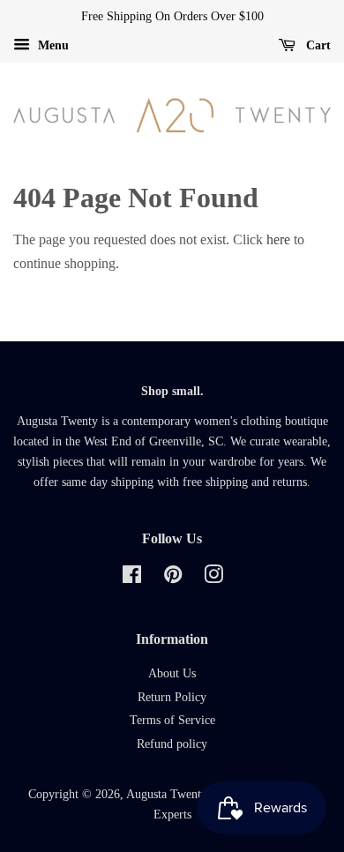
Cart (317, 45)
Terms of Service (172, 720)
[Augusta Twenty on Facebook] (132, 578)
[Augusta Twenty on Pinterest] (173, 578)
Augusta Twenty (166, 794)
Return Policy (172, 697)
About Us (172, 673)
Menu (51, 45)
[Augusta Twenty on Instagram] (213, 578)
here (278, 239)
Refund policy (172, 744)
